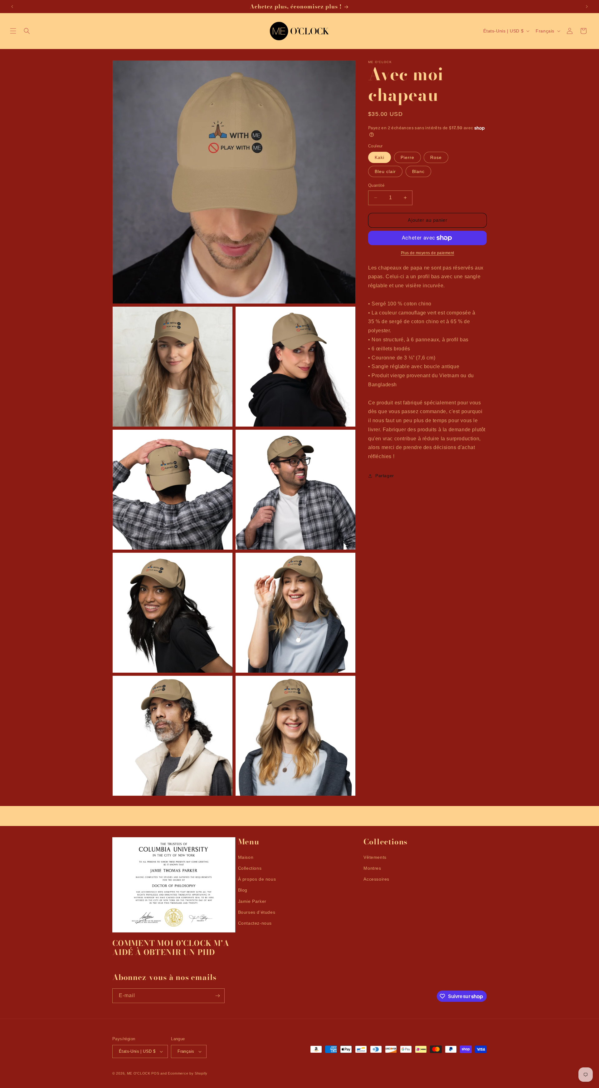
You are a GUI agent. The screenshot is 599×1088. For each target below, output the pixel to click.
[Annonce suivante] (587, 6)
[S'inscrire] (217, 995)
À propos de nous (257, 879)
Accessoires (376, 879)
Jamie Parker (252, 901)
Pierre (407, 157)
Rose (436, 157)
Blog (242, 890)
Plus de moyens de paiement (427, 253)
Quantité (376, 185)
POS (155, 1073)
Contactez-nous (255, 923)
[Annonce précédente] (12, 6)
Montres (372, 868)
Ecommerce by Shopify (187, 1073)
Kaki (379, 157)
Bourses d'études (256, 912)
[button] (13, 31)
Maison (246, 857)
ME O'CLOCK (138, 1073)
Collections (250, 868)
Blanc (418, 171)
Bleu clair (385, 171)
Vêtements (374, 857)
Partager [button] (384, 475)
